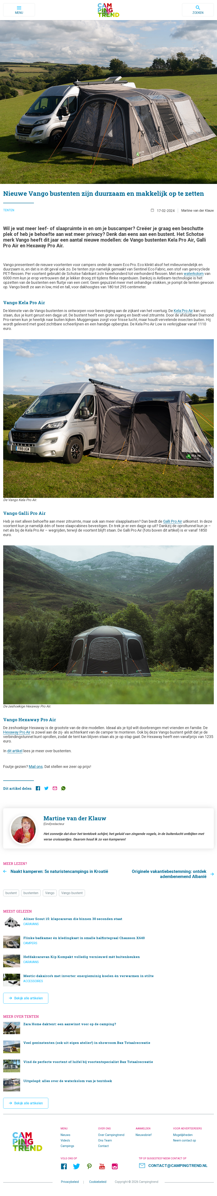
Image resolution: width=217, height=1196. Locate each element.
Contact (103, 1146)
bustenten (31, 893)
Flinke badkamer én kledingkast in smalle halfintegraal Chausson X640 (108, 942)
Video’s (65, 1140)
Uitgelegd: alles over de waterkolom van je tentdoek (108, 1085)
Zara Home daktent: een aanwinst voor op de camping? (108, 1028)
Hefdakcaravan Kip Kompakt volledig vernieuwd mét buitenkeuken (108, 961)
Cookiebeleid (97, 1181)
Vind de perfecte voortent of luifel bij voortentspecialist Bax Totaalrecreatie (108, 1066)
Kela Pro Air (183, 310)
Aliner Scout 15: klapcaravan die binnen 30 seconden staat (108, 923)
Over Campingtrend (111, 1135)
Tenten (8, 210)
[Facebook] (64, 1166)
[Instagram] (114, 1166)
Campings (67, 1146)
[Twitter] (76, 1166)
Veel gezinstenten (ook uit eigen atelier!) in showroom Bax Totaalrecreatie (108, 1047)
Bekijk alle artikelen (28, 998)
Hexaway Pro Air (17, 732)
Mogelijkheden (183, 1135)
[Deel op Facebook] (38, 789)
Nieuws (65, 1135)
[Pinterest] (89, 1166)
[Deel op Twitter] (46, 789)
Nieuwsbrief (144, 1135)
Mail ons (36, 766)
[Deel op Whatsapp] (63, 789)
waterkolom (194, 273)
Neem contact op (184, 1140)
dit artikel (14, 751)
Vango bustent (72, 893)
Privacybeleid (70, 1181)
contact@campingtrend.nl (177, 1165)
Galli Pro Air (172, 521)
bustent (11, 893)
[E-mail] (55, 789)
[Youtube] (102, 1166)
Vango (49, 893)
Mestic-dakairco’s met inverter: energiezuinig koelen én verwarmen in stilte (108, 980)
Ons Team (105, 1140)
